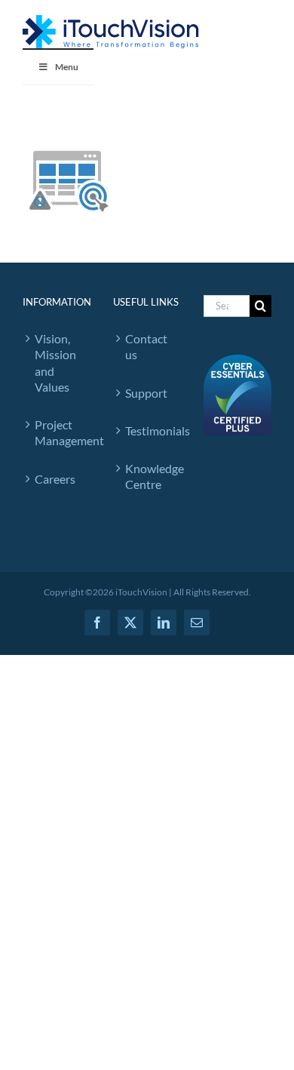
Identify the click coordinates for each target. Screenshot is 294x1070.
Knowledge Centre (149, 476)
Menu (66, 66)
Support (146, 393)
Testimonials (149, 430)
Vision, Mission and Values (55, 362)
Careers (55, 479)
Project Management (59, 432)
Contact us (146, 346)
